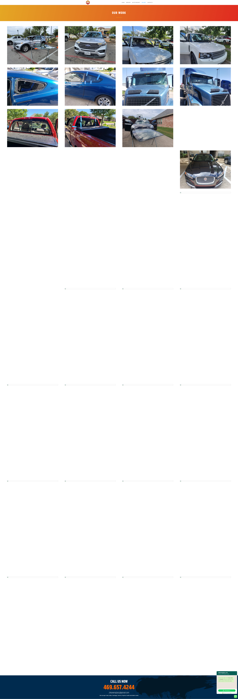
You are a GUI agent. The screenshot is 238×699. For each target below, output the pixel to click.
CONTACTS (149, 2)
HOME (123, 2)
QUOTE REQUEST (136, 2)
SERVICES (128, 2)
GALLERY (144, 2)
